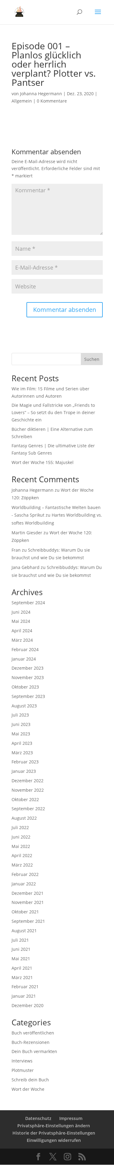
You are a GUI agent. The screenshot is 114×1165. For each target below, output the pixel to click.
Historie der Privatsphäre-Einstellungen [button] (53, 1133)
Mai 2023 (21, 734)
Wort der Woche (28, 1089)
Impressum (70, 1118)
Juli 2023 (20, 715)
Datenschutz (38, 1118)
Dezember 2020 (27, 1005)
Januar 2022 (24, 884)
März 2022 (22, 865)
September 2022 (28, 808)
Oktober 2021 (25, 912)
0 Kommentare (52, 101)
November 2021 (28, 902)
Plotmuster (23, 1070)
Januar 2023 (24, 771)
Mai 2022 (21, 846)
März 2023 (22, 752)
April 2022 (22, 855)
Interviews (22, 1061)
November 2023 (28, 677)
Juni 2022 (21, 837)
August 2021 (24, 930)
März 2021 (22, 977)
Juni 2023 (21, 724)
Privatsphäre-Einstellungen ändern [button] (53, 1125)
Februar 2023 (25, 762)
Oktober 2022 (25, 799)
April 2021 (22, 968)
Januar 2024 (24, 659)
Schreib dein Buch (30, 1080)
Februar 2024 (25, 649)
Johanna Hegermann (41, 93)
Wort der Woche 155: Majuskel (43, 462)
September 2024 (28, 602)
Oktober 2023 (25, 687)
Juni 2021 (21, 949)
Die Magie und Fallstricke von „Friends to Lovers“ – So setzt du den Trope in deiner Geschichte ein (53, 412)
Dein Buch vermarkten (34, 1051)
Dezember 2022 (27, 780)
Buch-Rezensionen (31, 1042)
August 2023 (24, 706)
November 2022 (28, 790)
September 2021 (28, 921)
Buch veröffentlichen (33, 1033)
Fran (16, 550)
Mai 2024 (21, 621)
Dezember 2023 (27, 668)
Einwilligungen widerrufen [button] (54, 1140)
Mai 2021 (21, 958)
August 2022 (24, 818)
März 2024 (22, 640)
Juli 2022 (20, 827)
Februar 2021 (25, 986)
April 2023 (22, 743)
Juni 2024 (21, 612)
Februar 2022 (25, 874)
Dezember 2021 (27, 893)
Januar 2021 (24, 996)
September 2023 (28, 696)
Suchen (91, 359)
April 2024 (22, 630)
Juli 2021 (20, 940)
